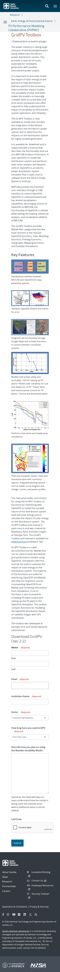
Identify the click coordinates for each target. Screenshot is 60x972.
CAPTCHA (16, 819)
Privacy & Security (39, 906)
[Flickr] (20, 914)
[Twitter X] (31, 914)
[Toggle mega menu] (55, 6)
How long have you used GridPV (28, 729)
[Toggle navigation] (5, 22)
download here (19, 541)
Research (15, 14)
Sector (20, 712)
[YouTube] (14, 914)
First (13, 658)
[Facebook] (3, 914)
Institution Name (26, 696)
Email (20, 679)
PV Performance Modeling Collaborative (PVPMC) (26, 28)
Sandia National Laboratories (15, 931)
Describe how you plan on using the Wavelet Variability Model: (28, 749)
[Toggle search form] (47, 6)
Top (52, 968)
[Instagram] (9, 914)
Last (13, 669)
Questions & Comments (14, 906)
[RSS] (37, 914)
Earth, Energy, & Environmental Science (32, 21)
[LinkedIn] (25, 914)
